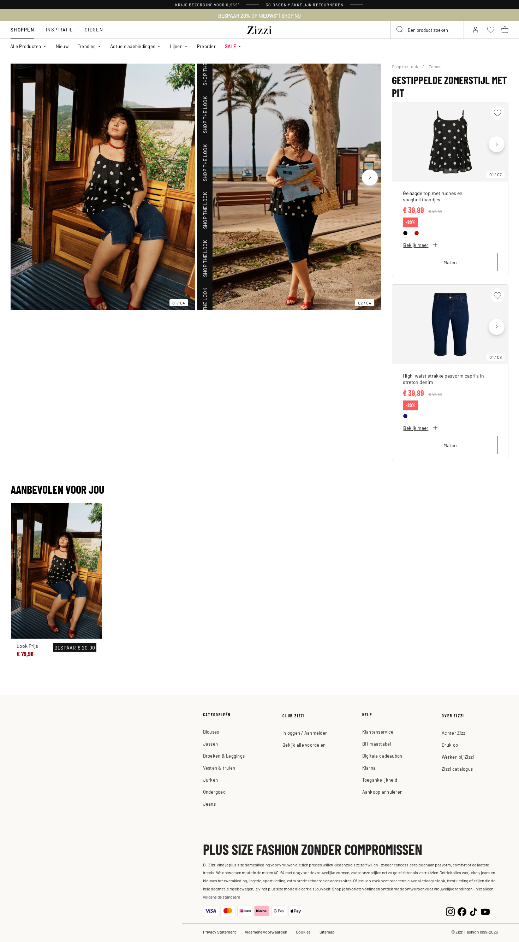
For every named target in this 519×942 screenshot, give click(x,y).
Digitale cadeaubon (382, 756)
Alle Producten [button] (25, 46)
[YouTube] (485, 910)
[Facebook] (462, 910)
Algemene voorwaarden (266, 932)
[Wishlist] (497, 113)
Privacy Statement (219, 932)
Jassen (210, 744)
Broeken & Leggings (224, 756)
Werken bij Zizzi (458, 757)
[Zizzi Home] (259, 28)
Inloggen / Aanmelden (305, 733)
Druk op (450, 745)
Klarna (369, 768)
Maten (450, 262)
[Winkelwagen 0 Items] (505, 30)
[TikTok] (473, 910)
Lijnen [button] (176, 46)
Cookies (303, 932)
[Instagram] (450, 910)
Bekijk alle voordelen (304, 745)
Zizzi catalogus (457, 769)
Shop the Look (405, 66)
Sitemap (327, 932)
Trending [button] (87, 46)
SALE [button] (230, 46)
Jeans (209, 804)
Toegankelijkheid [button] (379, 780)
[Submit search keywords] (400, 29)
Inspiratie (59, 29)
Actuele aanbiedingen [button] (132, 46)
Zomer (435, 66)
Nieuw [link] (62, 46)
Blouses (211, 732)
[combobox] (427, 29)
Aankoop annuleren (382, 792)
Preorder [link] (206, 46)
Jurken (210, 780)
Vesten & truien (219, 768)
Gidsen (94, 29)
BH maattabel (376, 744)
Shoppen (22, 29)
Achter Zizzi (454, 733)
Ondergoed (214, 792)
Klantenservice (378, 732)
